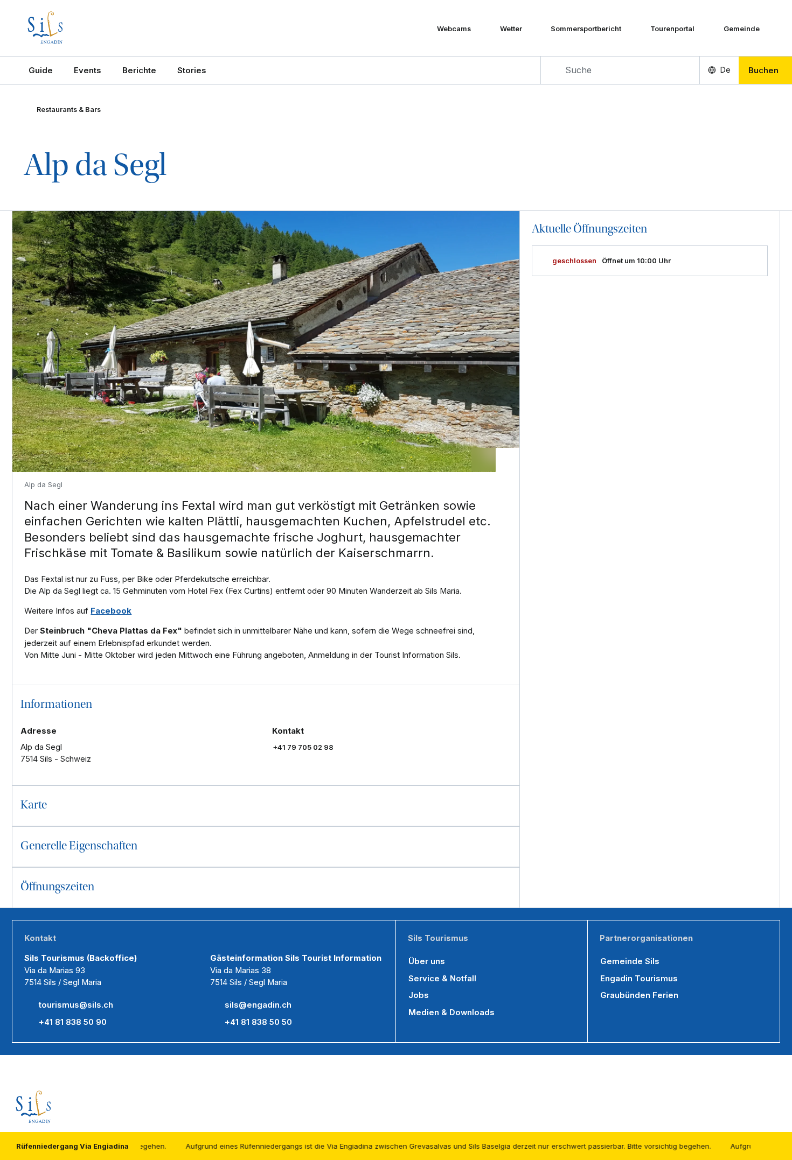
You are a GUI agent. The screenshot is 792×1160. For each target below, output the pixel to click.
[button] (40, 70)
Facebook (111, 611)
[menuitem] (87, 70)
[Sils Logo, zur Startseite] (77, 28)
